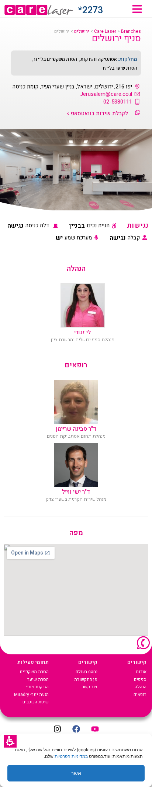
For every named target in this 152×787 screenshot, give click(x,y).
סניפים (140, 679)
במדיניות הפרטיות (71, 756)
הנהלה (140, 686)
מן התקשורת (85, 679)
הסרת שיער (38, 679)
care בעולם (86, 671)
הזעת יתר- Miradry (31, 694)
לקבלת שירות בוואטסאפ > (97, 113)
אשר (76, 773)
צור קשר (89, 686)
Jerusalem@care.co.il (106, 94)
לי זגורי (82, 332)
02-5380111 (117, 102)
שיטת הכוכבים (36, 702)
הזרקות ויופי (37, 686)
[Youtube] (95, 729)
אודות (141, 671)
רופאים (140, 694)
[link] (137, 9)
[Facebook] (76, 729)
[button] (10, 741)
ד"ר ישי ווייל (76, 491)
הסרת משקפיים (34, 671)
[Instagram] (57, 729)
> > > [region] (97, 31)
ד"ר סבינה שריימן (76, 428)
